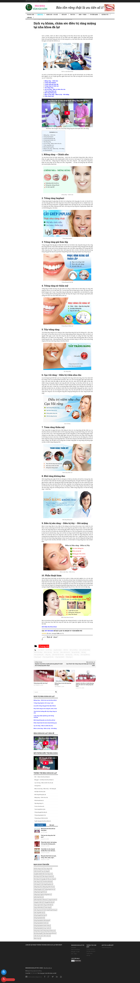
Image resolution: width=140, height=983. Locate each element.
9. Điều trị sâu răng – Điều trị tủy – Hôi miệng (53, 148)
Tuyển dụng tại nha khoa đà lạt (41, 821)
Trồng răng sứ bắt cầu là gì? (41, 683)
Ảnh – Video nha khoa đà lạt (41, 777)
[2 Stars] (43, 633)
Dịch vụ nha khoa (75, 949)
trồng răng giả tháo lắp (48, 657)
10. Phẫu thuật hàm (47, 150)
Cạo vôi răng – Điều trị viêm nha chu (55, 89)
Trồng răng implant (39, 815)
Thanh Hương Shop (106, 947)
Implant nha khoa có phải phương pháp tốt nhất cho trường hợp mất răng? (85, 685)
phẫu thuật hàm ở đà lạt (40, 899)
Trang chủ (30, 14)
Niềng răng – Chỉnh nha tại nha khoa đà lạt (45, 700)
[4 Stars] (45, 633)
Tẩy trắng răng (49, 87)
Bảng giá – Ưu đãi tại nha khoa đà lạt (43, 779)
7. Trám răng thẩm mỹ (48, 145)
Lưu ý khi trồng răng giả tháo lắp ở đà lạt (45, 706)
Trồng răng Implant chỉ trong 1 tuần (43, 703)
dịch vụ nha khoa (73, 650)
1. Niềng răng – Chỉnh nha (49, 135)
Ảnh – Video (82, 14)
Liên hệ (29, 17)
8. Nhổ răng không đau (48, 147)
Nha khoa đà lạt (43, 1)
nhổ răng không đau (38, 654)
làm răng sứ (37, 876)
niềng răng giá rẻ (39, 889)
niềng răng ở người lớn (40, 892)
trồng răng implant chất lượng (42, 920)
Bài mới (52, 825)
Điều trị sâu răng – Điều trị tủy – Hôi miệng (57, 94)
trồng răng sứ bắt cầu (49, 930)
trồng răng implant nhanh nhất (42, 925)
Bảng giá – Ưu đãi (52, 14)
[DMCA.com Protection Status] (76, 960)
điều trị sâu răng (48, 652)
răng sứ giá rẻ (38, 904)
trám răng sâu (38, 910)
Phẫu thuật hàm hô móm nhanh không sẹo (45, 723)
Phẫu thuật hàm (49, 96)
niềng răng (47, 654)
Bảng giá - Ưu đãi (75, 951)
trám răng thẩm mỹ (85, 654)
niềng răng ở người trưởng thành (42, 894)
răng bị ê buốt (52, 899)
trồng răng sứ (69, 657)
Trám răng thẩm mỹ (50, 91)
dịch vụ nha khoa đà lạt (84, 650)
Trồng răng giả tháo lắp (51, 84)
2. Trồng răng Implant (48, 136)
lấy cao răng (51, 879)
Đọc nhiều (40, 825)
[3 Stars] (44, 633)
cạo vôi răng (49, 650)
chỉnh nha (65, 650)
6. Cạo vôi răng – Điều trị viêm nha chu (52, 143)
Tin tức (72, 14)
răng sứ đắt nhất (38, 907)
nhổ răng (83, 652)
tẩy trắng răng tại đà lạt (50, 933)
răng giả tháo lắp (49, 902)
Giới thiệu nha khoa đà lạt (49, 627)
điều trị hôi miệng (38, 652)
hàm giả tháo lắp (75, 652)
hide (56, 132)
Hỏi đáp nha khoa (38, 791)
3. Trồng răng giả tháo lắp (49, 138)
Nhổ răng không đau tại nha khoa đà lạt (44, 720)
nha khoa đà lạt (47, 881)
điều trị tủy (56, 652)
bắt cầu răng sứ (38, 868)
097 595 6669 (49, 631)
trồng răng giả (37, 657)
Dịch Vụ (40, 14)
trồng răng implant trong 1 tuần (42, 928)
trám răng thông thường (50, 910)
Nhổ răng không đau (50, 93)
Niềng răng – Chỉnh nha (51, 81)
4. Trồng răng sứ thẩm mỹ (49, 140)
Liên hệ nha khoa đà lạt (31, 1)
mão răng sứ (38, 881)
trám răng (76, 654)
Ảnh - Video (74, 953)
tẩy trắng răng (69, 654)
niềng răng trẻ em (50, 889)
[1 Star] (42, 633)
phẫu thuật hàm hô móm (58, 654)
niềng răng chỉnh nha (48, 886)
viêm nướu (47, 935)
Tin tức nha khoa (38, 806)
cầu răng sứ (48, 873)
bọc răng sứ (41, 650)
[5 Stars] (46, 633)
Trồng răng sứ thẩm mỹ (51, 86)
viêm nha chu (38, 935)
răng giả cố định (38, 902)
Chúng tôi (104, 14)
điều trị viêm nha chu (65, 652)
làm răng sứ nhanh (48, 876)
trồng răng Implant (59, 657)
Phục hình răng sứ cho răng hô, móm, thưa (45, 708)
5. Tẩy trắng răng (47, 142)
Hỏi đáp (64, 14)
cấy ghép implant (57, 650)
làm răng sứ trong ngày (40, 879)
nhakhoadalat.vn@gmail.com (34, 977)
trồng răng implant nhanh (41, 923)
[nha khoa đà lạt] (36, 7)
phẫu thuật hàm (38, 897)
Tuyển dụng (94, 14)
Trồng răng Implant (50, 82)
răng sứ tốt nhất (48, 904)
